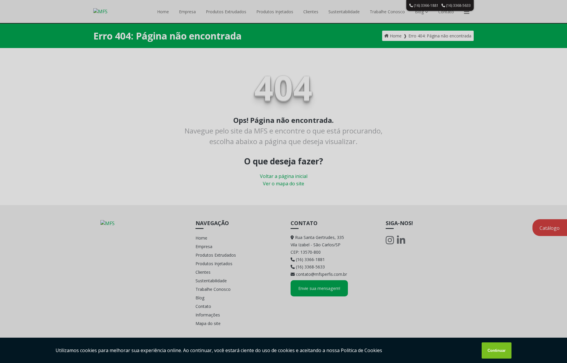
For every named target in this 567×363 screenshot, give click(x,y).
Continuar (497, 350)
